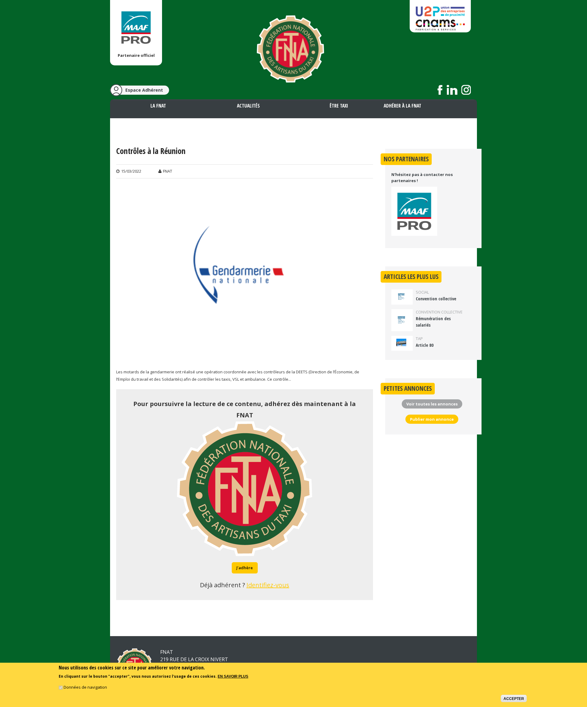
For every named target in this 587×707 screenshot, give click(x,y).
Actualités (248, 105)
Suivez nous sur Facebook (440, 90)
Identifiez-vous (267, 585)
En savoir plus (233, 676)
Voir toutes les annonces (432, 404)
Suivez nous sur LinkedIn (452, 90)
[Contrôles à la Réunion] (244, 358)
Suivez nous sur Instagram (466, 90)
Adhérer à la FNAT (402, 105)
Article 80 (425, 345)
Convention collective (436, 299)
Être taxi (339, 105)
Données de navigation (85, 687)
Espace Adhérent (144, 90)
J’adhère (244, 567)
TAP (419, 338)
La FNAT (158, 105)
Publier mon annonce (432, 419)
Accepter (514, 699)
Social (422, 292)
